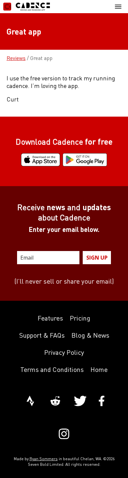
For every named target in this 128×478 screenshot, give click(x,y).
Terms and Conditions (52, 369)
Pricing (80, 318)
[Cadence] (26, 7)
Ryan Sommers (44, 458)
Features (50, 318)
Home (99, 369)
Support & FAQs (42, 335)
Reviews (16, 58)
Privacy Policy (64, 352)
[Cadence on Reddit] (55, 401)
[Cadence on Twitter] (80, 401)
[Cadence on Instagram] (64, 434)
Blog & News (90, 335)
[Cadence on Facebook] (102, 401)
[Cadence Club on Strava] (30, 401)
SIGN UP (97, 257)
